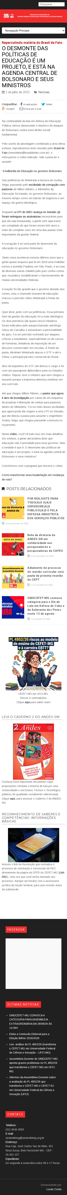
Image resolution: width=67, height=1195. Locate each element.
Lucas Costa (54, 1189)
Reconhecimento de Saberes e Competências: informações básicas (31, 817)
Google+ (10, 109)
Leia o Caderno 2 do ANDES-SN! (31, 717)
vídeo (13, 434)
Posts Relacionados (28, 489)
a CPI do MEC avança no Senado (35, 212)
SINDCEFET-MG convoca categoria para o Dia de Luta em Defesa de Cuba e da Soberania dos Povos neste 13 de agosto (45, 605)
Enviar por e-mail (32, 109)
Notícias (44, 92)
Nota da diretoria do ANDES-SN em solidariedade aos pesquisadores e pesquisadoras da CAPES (45, 542)
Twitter (49, 104)
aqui (27, 702)
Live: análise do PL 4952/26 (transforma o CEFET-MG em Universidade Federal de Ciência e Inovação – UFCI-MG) (32, 1048)
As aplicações (30, 104)
